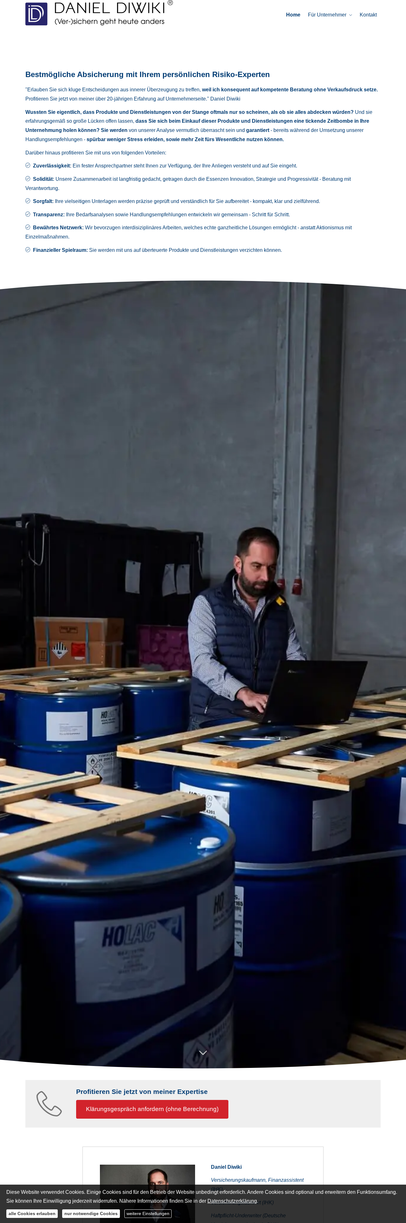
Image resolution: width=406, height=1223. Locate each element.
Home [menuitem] (293, 14)
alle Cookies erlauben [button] (32, 1213)
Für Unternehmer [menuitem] (327, 14)
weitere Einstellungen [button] (148, 1213)
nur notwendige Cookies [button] (91, 1213)
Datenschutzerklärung (232, 1201)
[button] (203, 1056)
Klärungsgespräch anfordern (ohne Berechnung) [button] (152, 1109)
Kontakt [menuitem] (368, 14)
